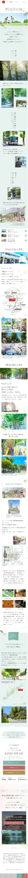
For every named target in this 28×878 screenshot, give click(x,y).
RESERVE (25, 877)
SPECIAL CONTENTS (20, 733)
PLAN (13, 735)
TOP (4, 733)
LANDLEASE (17, 735)
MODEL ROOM (12, 737)
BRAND (17, 737)
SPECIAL (3, 877)
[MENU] (24, 2)
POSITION (8, 733)
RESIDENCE (8, 735)
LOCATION (13, 733)
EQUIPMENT (23, 735)
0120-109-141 (15, 753)
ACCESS (3, 735)
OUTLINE (14, 877)
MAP (8, 877)
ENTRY (19, 877)
